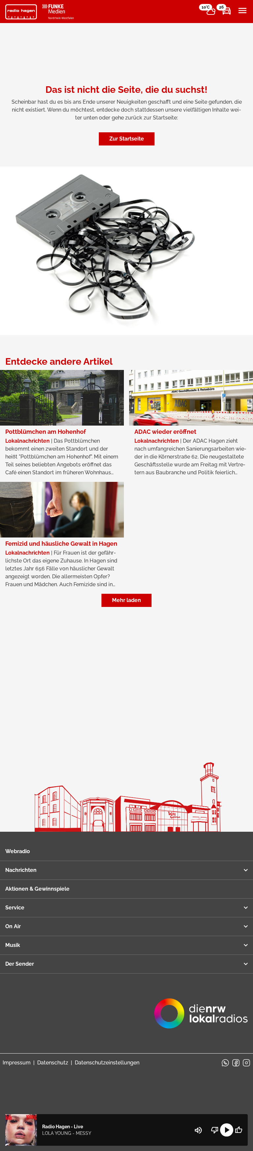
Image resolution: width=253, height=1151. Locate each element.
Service (14, 907)
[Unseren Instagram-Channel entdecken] (246, 1063)
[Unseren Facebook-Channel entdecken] (236, 1063)
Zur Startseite (126, 139)
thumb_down (215, 1130)
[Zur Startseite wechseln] (21, 12)
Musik (12, 945)
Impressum (17, 1062)
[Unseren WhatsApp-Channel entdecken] (225, 1063)
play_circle (227, 1130)
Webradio (17, 851)
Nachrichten (21, 870)
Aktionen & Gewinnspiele (37, 889)
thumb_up (238, 1130)
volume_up (198, 1130)
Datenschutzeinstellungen (107, 1062)
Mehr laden (126, 600)
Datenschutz (52, 1062)
